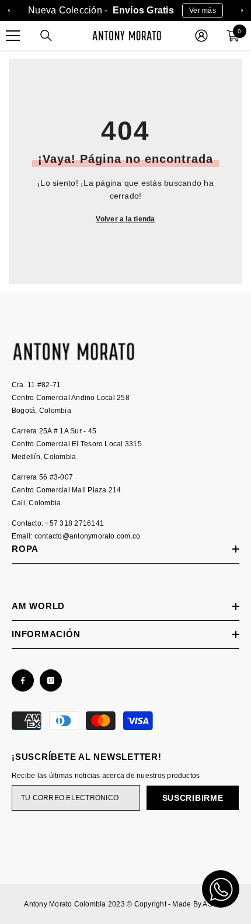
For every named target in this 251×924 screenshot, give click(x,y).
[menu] (13, 36)
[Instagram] (51, 680)
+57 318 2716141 (74, 523)
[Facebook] (23, 680)
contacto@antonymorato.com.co (87, 536)
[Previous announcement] (9, 10)
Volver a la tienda (125, 219)
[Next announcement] (242, 10)
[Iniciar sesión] (201, 35)
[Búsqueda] (46, 36)
